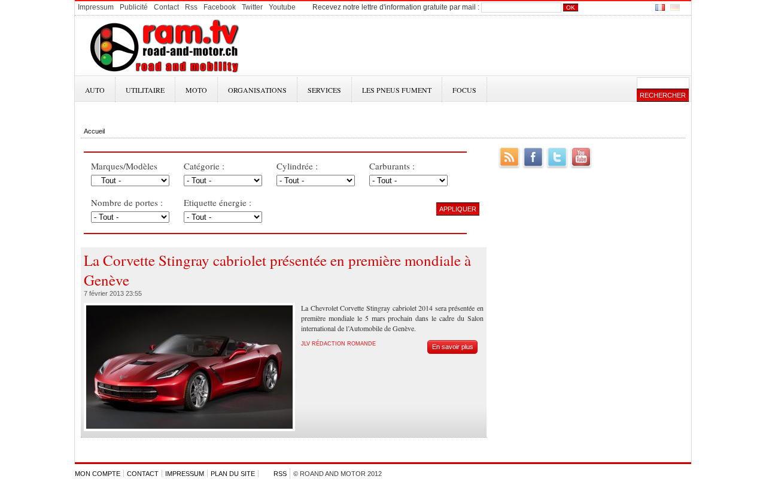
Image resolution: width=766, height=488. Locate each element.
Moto (196, 90)
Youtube (581, 156)
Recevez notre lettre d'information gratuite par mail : (395, 7)
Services (324, 90)
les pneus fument (396, 90)
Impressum (184, 473)
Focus (464, 90)
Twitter (557, 156)
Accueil (94, 131)
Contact (143, 473)
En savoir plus (452, 346)
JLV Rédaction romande (338, 344)
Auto (95, 90)
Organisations (257, 90)
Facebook (533, 156)
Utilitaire (145, 90)
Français (660, 7)
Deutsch (675, 7)
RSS (509, 156)
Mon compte (97, 473)
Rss (280, 473)
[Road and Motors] (163, 72)
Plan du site (233, 473)
